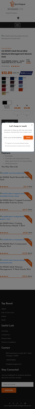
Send (28, 137)
